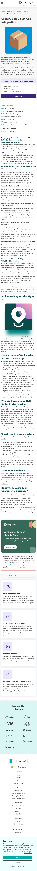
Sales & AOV (19, 790)
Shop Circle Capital (18, 806)
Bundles (18, 814)
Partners (18, 808)
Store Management (18, 798)
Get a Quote (18, 96)
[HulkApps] (27, 3)
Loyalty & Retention (18, 796)
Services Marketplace (6, 11)
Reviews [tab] (18, 576)
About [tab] (5, 576)
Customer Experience (19, 793)
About (18, 775)
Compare (18, 827)
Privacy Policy (28, 853)
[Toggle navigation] (2, 3)
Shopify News (18, 824)
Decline (17, 862)
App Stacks (18, 811)
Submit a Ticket (19, 783)
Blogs (18, 821)
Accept (17, 857)
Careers (18, 778)
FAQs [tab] (11, 576)
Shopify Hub (18, 832)
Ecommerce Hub (18, 829)
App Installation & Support (21, 11)
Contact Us (18, 780)
